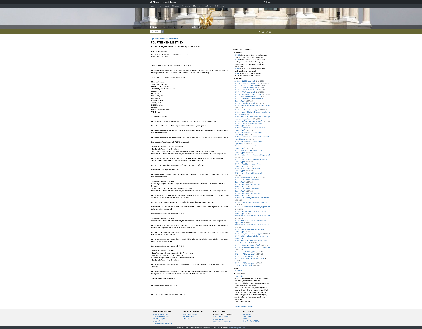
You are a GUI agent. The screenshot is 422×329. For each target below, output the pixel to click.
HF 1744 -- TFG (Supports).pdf (245, 92)
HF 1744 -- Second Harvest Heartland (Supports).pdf (252, 207)
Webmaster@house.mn (237, 328)
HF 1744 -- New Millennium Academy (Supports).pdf (252, 247)
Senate (159, 6)
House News (247, 314)
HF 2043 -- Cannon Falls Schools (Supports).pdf (251, 202)
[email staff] (266, 31)
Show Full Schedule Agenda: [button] (244, 306)
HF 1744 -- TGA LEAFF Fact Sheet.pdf (247, 83)
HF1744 (237, 59)
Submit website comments (222, 322)
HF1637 (237, 55)
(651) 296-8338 (218, 316)
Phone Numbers (218, 319)
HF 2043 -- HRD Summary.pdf (245, 254)
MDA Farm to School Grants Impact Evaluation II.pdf (252, 216)
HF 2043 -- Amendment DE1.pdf (245, 177)
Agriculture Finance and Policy (164, 38)
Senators (186, 319)
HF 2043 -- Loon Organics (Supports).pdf (249, 173)
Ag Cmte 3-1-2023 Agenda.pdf (245, 81)
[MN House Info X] (259, 31)
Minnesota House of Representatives (177, 27)
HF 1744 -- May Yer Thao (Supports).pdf (248, 234)
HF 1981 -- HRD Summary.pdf (245, 256)
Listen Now (238, 271)
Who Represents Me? (190, 314)
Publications (219, 6)
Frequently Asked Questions (162, 323)
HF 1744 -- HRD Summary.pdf (245, 263)
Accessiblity (157, 321)
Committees (186, 6)
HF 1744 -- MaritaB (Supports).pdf (246, 90)
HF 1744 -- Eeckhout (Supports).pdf (247, 110)
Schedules (175, 6)
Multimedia (208, 6)
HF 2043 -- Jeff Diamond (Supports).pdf (248, 121)
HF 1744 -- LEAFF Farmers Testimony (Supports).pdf (252, 155)
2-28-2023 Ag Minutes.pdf (244, 265)
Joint (167, 6)
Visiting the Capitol (159, 319)
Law (200, 6)
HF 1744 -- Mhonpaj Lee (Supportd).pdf (248, 94)
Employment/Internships (161, 316)
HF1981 (237, 69)
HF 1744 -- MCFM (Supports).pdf (246, 88)
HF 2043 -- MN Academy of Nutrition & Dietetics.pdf (252, 198)
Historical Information (160, 314)
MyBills (245, 319)
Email (227, 316)
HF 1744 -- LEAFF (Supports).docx (246, 85)
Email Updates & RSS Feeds (252, 321)
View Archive (239, 276)
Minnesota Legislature (164, 2)
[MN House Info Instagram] (263, 31)
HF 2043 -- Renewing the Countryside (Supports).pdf (252, 105)
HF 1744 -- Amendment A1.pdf (245, 103)
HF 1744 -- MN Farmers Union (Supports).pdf (250, 258)
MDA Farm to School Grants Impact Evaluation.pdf (252, 225)
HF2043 (237, 73)
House (152, 6)
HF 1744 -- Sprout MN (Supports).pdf (247, 245)
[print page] (270, 31)
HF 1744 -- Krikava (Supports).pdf (246, 96)
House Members (188, 316)
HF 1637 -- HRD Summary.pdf (245, 252)
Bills (194, 6)
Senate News (247, 316)
